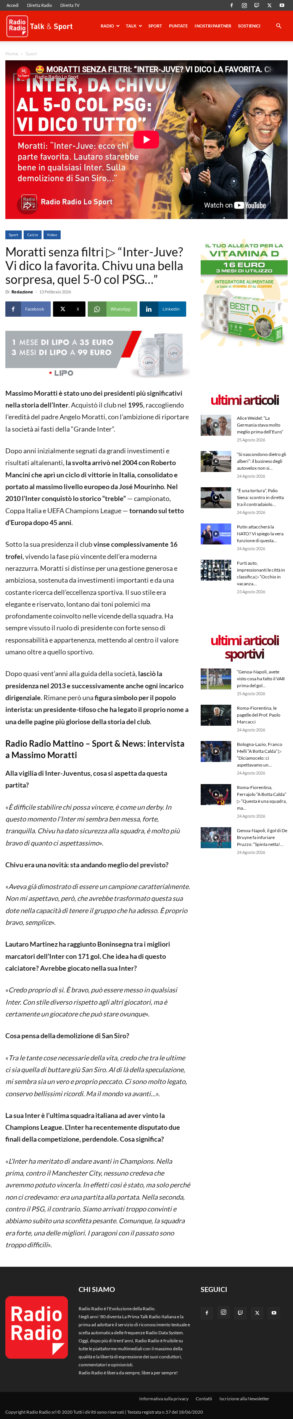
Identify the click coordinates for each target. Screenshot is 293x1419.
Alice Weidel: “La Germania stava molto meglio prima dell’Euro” (260, 425)
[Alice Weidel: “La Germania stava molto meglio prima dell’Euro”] (216, 425)
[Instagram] (244, 5)
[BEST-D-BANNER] (244, 344)
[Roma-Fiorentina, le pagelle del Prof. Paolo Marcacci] (216, 715)
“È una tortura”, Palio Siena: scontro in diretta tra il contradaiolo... (260, 497)
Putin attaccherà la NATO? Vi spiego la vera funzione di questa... (260, 533)
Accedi (12, 5)
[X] (269, 5)
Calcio (32, 234)
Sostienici (249, 25)
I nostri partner (213, 25)
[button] (278, 26)
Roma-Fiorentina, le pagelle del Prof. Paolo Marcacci (258, 715)
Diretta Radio (39, 5)
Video (52, 234)
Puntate (178, 25)
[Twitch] (256, 5)
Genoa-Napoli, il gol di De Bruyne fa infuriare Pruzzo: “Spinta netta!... (262, 837)
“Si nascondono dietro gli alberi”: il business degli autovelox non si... (261, 461)
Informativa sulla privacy (163, 1398)
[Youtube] (282, 5)
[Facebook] (231, 5)
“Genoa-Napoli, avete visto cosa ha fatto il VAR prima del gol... (261, 678)
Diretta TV (69, 5)
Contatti (204, 1398)
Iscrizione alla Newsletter (244, 1398)
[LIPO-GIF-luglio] (97, 355)
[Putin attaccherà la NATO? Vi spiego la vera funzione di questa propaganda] (216, 533)
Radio (107, 25)
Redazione (22, 292)
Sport (155, 25)
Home (11, 53)
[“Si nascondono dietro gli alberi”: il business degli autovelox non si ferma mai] (216, 461)
